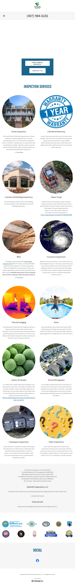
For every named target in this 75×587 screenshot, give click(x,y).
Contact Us (37, 71)
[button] (4, 16)
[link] (37, 6)
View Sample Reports (37, 63)
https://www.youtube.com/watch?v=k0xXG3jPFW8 (56, 215)
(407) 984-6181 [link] (37, 16)
